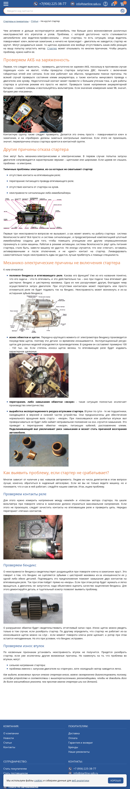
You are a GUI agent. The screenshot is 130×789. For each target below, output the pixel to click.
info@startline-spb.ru (88, 3)
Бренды (73, 747)
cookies (38, 780)
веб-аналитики (80, 780)
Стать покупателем (15, 768)
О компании (11, 733)
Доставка (74, 733)
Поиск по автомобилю (23, 787)
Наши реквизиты (79, 751)
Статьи (34, 21)
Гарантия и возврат (80, 742)
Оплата (72, 738)
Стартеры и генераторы (16, 21)
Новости (8, 738)
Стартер (52, 48)
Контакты (9, 747)
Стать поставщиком (15, 773)
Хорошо (115, 780)
